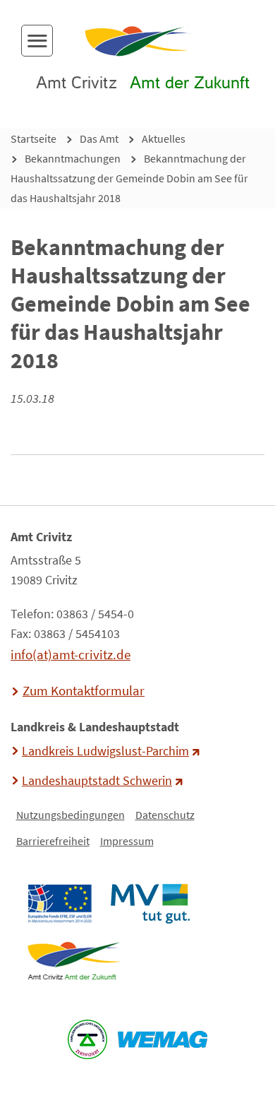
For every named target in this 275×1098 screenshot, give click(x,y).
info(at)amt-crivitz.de (70, 654)
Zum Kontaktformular (84, 690)
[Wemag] (163, 1039)
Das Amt (99, 138)
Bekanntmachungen (73, 158)
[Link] (73, 961)
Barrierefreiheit (53, 841)
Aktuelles (163, 138)
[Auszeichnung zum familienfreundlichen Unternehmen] (88, 1039)
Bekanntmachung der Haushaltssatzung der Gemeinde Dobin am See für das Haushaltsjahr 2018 (129, 178)
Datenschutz (165, 815)
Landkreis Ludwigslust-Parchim (105, 751)
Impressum (127, 841)
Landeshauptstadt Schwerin (97, 781)
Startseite (33, 138)
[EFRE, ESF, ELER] (59, 903)
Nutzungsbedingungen (70, 815)
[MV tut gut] (149, 903)
